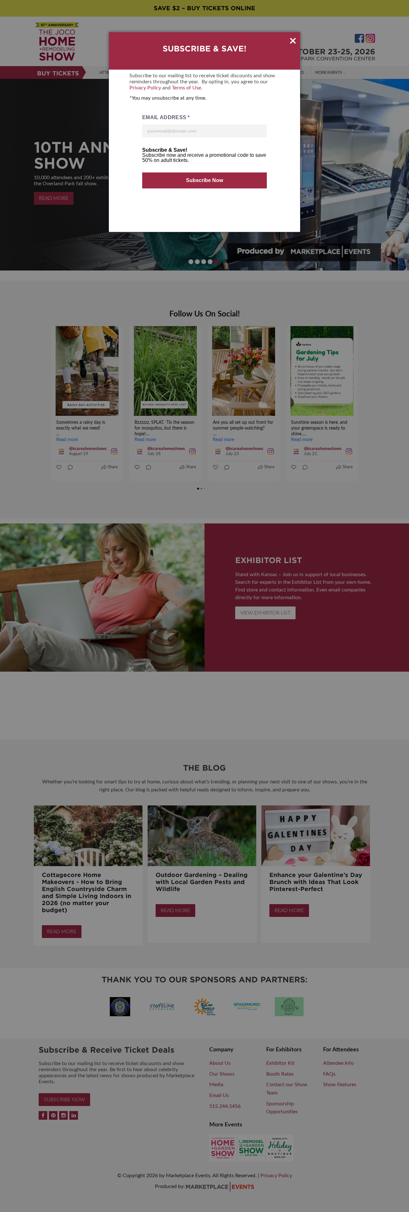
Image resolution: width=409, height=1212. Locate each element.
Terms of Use (186, 87)
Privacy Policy (145, 87)
